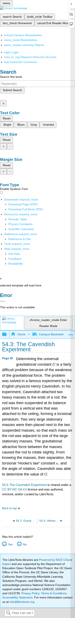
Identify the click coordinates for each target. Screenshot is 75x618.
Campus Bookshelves (53, 334)
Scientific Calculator (21, 229)
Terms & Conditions (54, 593)
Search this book (11, 76)
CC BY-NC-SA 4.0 (14, 489)
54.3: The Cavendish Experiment (24, 485)
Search (8, 613)
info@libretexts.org (21, 601)
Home (21, 334)
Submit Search (12, 90)
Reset (6, 118)
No (24, 544)
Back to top (9, 508)
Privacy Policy (30, 593)
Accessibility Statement (17, 597)
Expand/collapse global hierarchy (7, 334)
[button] (14, 258)
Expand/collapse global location (70, 333)
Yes (10, 544)
